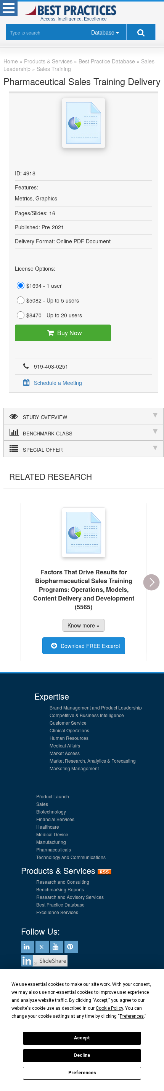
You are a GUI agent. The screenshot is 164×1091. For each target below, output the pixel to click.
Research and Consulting (62, 881)
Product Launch (52, 796)
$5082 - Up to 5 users (52, 300)
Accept (82, 1038)
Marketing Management (74, 768)
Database (102, 32)
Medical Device (52, 834)
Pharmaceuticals (53, 849)
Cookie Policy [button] (109, 1008)
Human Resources (69, 738)
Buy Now (69, 332)
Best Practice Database (60, 904)
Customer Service (68, 722)
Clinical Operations (69, 730)
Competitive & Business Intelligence (87, 715)
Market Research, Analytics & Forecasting (93, 760)
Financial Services (55, 819)
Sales (42, 804)
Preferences (82, 1072)
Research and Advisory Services (70, 897)
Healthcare (47, 826)
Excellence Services (57, 912)
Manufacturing (51, 842)
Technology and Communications (71, 857)
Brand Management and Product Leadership (96, 707)
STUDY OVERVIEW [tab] (45, 417)
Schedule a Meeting (58, 382)
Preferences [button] (132, 1016)
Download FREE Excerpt (90, 646)
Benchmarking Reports (60, 889)
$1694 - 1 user (44, 285)
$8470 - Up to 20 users (54, 315)
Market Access (65, 753)
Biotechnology (51, 811)
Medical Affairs (65, 745)
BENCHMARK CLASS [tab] (47, 433)
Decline (82, 1055)
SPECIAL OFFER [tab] (43, 449)
